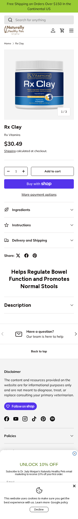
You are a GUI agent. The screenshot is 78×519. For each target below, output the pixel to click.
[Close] (74, 486)
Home (7, 43)
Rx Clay (19, 43)
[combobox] (39, 19)
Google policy (59, 502)
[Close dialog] (75, 453)
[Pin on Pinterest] (35, 255)
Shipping (10, 151)
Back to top (39, 351)
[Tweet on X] (18, 255)
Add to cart (53, 171)
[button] (62, 30)
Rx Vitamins (12, 135)
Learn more (42, 502)
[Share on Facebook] (26, 255)
